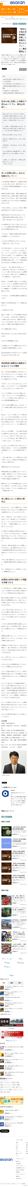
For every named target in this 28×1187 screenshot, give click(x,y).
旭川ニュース (22, 10)
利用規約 (18, 1172)
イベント (6, 10)
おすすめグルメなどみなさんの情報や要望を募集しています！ (14, 1123)
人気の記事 (18, 1163)
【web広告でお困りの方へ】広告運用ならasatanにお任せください (14, 1117)
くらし (17, 10)
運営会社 (18, 1176)
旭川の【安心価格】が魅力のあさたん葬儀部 (14, 1046)
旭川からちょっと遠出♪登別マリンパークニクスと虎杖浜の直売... (14, 992)
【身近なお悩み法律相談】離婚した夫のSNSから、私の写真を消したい (19, 865)
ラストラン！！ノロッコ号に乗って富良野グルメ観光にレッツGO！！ (19, 909)
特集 (17, 1142)
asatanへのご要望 (19, 1170)
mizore (11, 1011)
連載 (19, 10)
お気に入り (23, 69)
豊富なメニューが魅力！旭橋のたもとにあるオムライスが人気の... (14, 1054)
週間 (11, 983)
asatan (13, 790)
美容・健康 (14, 10)
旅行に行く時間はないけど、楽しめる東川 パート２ (14, 1009)
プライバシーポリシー (20, 1174)
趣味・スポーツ (10, 10)
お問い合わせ (19, 1178)
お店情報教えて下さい (20, 1167)
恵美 (17, 951)
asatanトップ (4, 17)
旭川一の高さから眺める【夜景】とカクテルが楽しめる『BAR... (14, 1066)
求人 (27, 1149)
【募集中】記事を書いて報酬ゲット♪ (12, 1110)
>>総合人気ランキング (5, 1014)
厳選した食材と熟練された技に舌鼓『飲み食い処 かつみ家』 (14, 1073)
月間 (19, 983)
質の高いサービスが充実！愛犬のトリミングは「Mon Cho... (14, 1060)
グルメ (17, 1144)
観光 (1, 10)
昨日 (4, 983)
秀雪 (17, 915)
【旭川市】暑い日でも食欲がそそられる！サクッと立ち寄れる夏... (14, 1003)
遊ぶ (3, 10)
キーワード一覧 (19, 1165)
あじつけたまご (11, 994)
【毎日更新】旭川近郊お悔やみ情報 (12, 997)
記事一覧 (18, 1161)
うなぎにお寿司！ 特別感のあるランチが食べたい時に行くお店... (14, 987)
